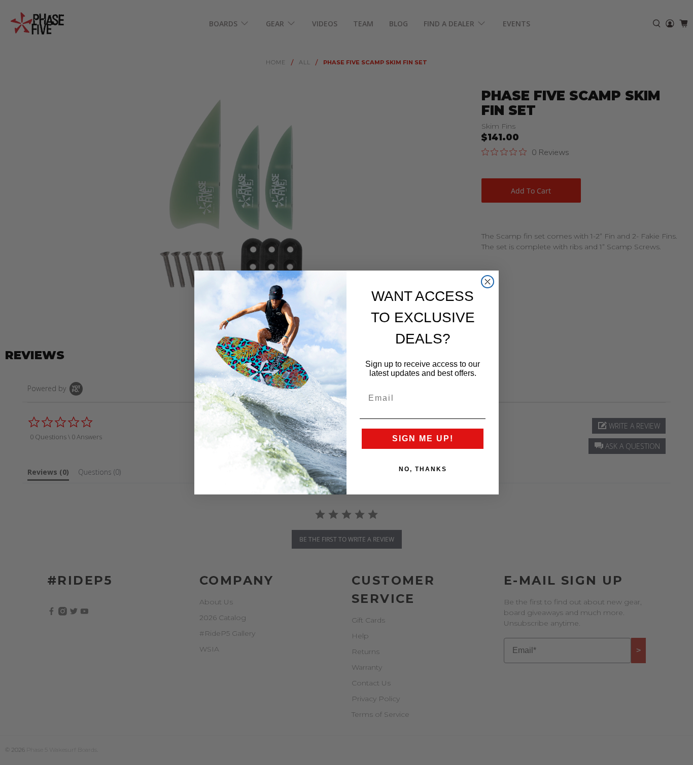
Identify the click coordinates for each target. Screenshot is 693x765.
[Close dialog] (487, 282)
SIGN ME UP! (423, 438)
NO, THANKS (423, 469)
